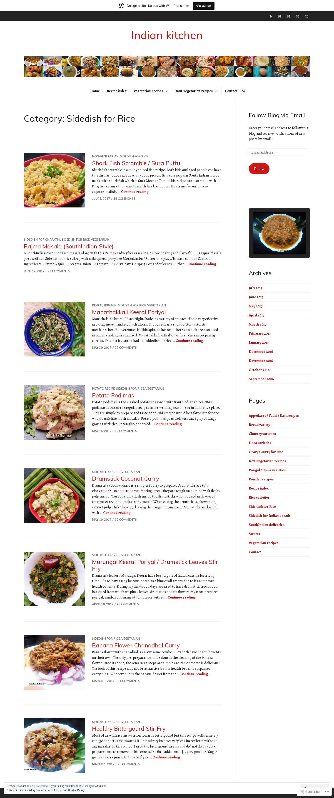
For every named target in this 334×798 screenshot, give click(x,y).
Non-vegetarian (105, 156)
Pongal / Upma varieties (267, 470)
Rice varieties (259, 497)
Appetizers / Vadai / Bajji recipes (274, 415)
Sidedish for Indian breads (270, 515)
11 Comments (129, 681)
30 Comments (126, 431)
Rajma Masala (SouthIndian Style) (69, 246)
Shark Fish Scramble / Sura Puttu (136, 163)
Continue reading (135, 191)
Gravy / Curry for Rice (266, 452)
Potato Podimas (113, 395)
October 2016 (259, 369)
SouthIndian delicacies (266, 524)
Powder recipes (261, 479)
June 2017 (256, 297)
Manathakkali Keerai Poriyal (129, 312)
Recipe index (117, 90)
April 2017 (256, 315)
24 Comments (59, 271)
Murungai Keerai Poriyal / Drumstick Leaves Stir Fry (155, 565)
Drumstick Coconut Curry (125, 478)
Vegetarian (100, 239)
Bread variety (259, 424)
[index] (279, 16)
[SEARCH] (243, 91)
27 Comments (126, 347)
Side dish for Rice (262, 506)
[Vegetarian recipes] (288, 16)
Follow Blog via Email (277, 115)
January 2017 (259, 342)
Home (95, 90)
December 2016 (261, 351)
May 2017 (255, 306)
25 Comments (129, 764)
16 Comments (124, 198)
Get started (203, 5)
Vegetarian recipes (148, 90)
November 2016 (261, 360)
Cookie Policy (76, 790)
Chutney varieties (262, 433)
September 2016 (261, 378)
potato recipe (103, 388)
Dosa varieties (260, 442)
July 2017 (255, 287)
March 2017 (257, 324)
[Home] (270, 16)
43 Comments (128, 604)
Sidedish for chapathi (42, 239)
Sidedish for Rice (134, 156)
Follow (259, 168)
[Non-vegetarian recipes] (297, 16)
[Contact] (306, 16)
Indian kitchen (167, 35)
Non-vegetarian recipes (194, 90)
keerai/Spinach (104, 305)
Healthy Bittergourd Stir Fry (128, 728)
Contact (231, 90)
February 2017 (260, 333)
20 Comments (126, 519)
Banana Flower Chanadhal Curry (136, 645)
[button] (269, 241)
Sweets (254, 533)
